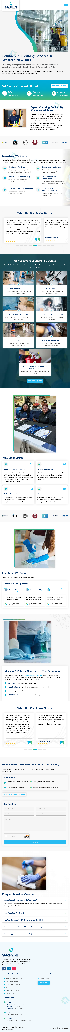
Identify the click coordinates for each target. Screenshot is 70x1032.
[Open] (66, 5)
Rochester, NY (35, 590)
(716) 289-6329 (13, 95)
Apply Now (43, 983)
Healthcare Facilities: (16, 167)
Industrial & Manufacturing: (19, 177)
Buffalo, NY (13, 590)
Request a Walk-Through (14, 794)
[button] (35, 900)
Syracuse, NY (56, 590)
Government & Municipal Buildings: (49, 189)
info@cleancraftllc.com (14, 1014)
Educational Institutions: (51, 167)
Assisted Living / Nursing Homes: (21, 188)
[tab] (17, 245)
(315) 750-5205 (62, 95)
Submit (35, 842)
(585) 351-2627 (38, 95)
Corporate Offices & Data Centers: (50, 178)
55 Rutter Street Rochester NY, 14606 (19, 1020)
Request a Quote (59, 86)
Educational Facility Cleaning (51, 314)
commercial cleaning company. (32, 675)
